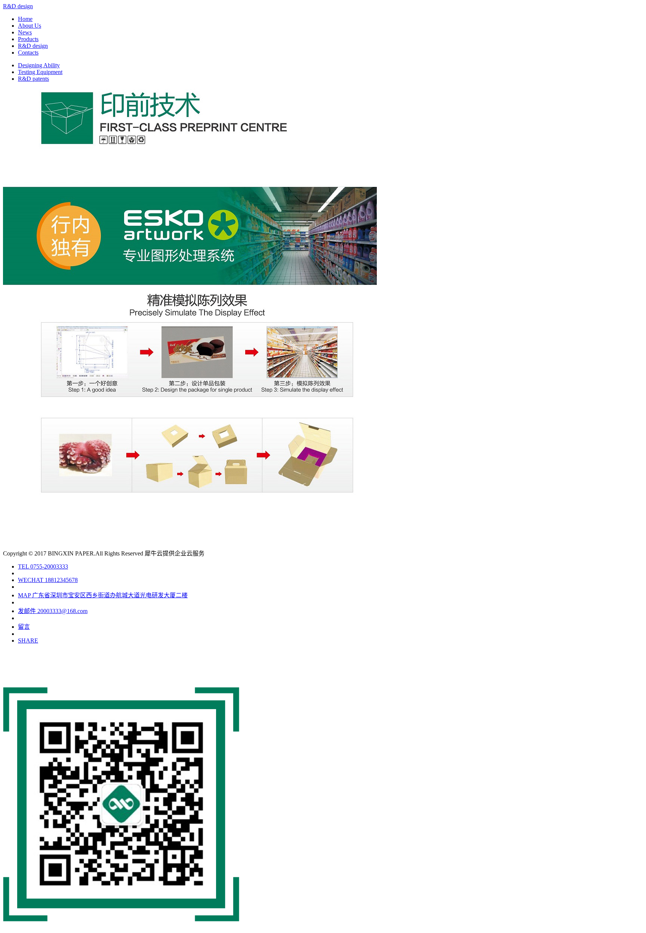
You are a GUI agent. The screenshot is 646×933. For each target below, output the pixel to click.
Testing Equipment (40, 72)
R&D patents (33, 79)
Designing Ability (39, 65)
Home (25, 19)
